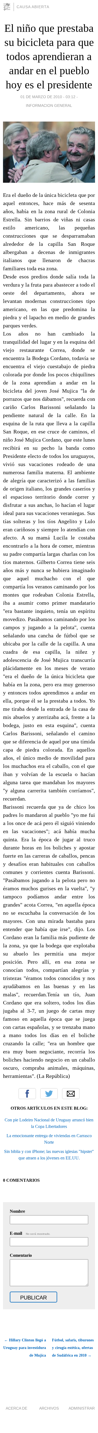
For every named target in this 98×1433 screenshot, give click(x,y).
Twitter (49, 1093)
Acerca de (16, 1408)
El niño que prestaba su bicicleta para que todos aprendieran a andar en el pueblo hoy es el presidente (49, 56)
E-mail (30, 1233)
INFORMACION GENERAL (49, 105)
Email (70, 1093)
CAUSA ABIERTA (33, 7)
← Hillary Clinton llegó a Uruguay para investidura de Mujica (24, 1347)
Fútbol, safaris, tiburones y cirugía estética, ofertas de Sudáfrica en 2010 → (73, 1347)
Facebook (27, 1093)
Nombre (17, 1211)
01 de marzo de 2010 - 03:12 (47, 97)
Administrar (82, 1408)
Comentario (21, 1255)
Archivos (49, 1408)
